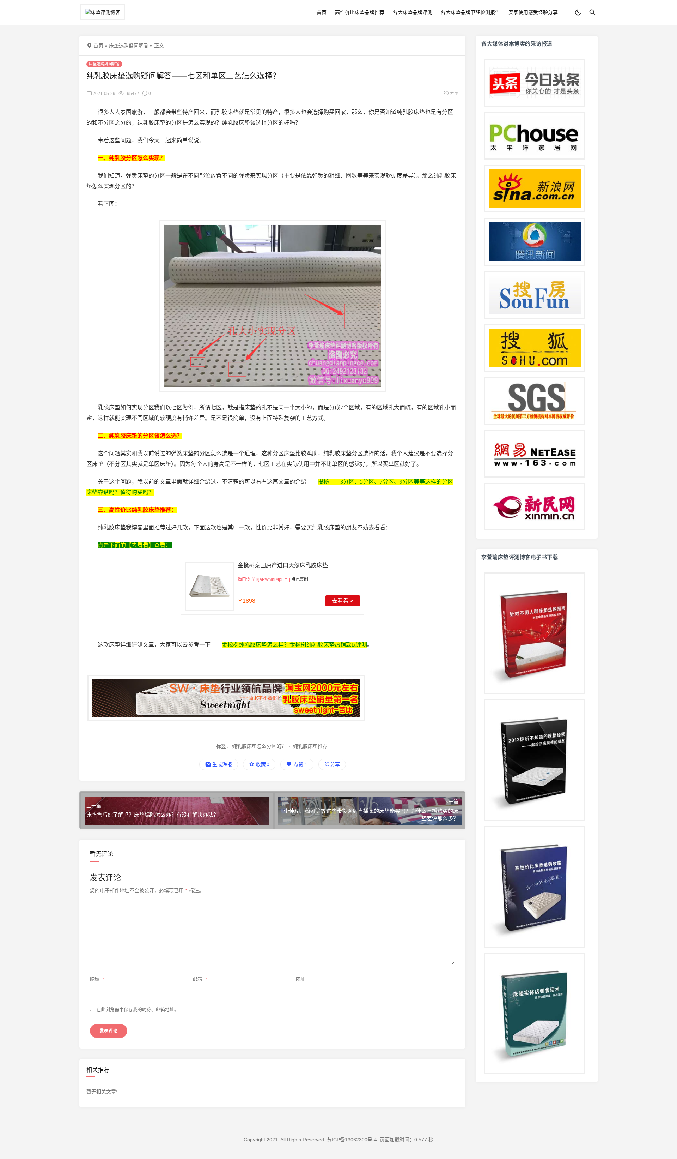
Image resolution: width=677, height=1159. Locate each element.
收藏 (262, 764)
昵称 (97, 979)
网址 (300, 979)
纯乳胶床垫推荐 (310, 746)
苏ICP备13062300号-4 (352, 1139)
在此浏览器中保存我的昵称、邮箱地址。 (137, 1009)
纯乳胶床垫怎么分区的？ (259, 746)
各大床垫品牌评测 (412, 12)
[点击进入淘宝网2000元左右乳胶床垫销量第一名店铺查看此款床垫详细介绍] (272, 698)
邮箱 (200, 979)
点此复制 (299, 579)
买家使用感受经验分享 (533, 12)
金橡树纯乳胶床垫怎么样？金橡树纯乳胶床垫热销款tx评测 (294, 645)
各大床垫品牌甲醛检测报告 (470, 12)
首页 (322, 12)
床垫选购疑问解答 (128, 45)
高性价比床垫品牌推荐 (359, 12)
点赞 (299, 764)
